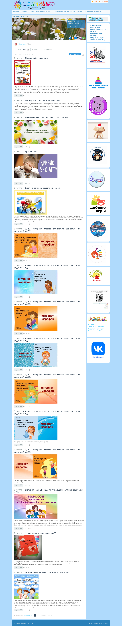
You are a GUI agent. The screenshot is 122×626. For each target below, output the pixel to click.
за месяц (30, 54)
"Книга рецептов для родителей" (40, 533)
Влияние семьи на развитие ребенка (42, 188)
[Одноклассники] (73, 38)
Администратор (79, 26)
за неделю (22, 54)
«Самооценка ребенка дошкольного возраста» (47, 572)
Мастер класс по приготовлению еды (42, 100)
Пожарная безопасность (36, 58)
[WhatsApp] (83, 38)
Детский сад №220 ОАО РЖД (21, 623)
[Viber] (81, 38)
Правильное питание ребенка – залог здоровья (47, 117)
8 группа (18, 58)
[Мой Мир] (75, 38)
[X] (78, 38)
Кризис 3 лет (31, 151)
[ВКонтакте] (70, 38)
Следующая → (28, 615)
